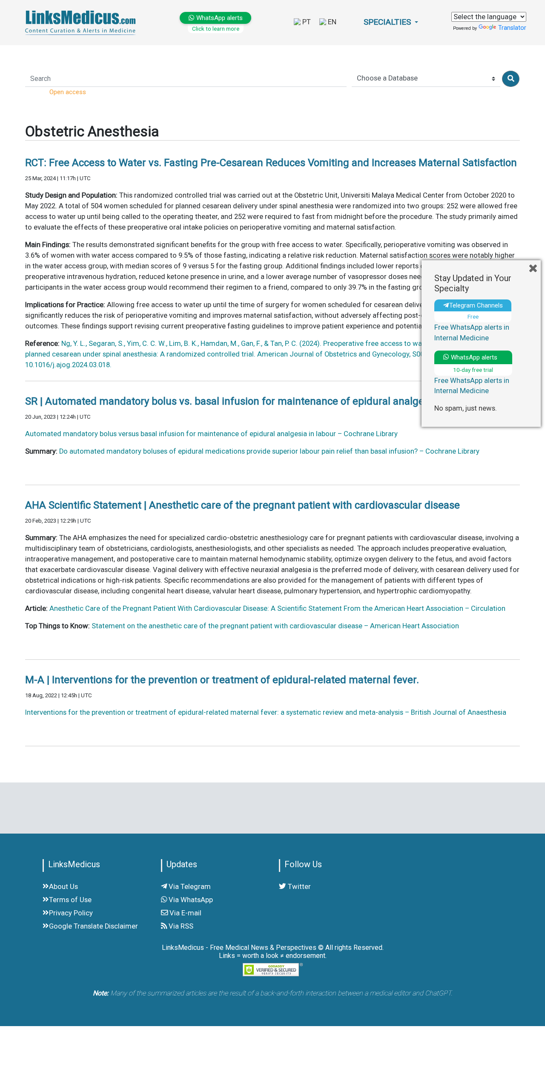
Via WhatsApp (190, 900)
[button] (391, 22)
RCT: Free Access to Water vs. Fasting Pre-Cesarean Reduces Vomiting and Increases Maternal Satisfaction (271, 163)
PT (306, 22)
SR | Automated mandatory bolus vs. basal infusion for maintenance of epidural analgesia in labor (249, 401)
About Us (63, 887)
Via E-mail (184, 913)
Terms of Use (70, 900)
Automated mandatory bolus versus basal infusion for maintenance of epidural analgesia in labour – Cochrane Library (211, 434)
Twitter (298, 887)
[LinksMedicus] (82, 22)
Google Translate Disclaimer (93, 926)
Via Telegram (189, 887)
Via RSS (180, 926)
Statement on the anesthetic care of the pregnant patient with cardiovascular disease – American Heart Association (275, 626)
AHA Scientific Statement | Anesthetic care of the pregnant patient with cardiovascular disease (242, 505)
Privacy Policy (71, 913)
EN (331, 22)
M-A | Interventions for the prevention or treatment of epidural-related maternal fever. (222, 680)
